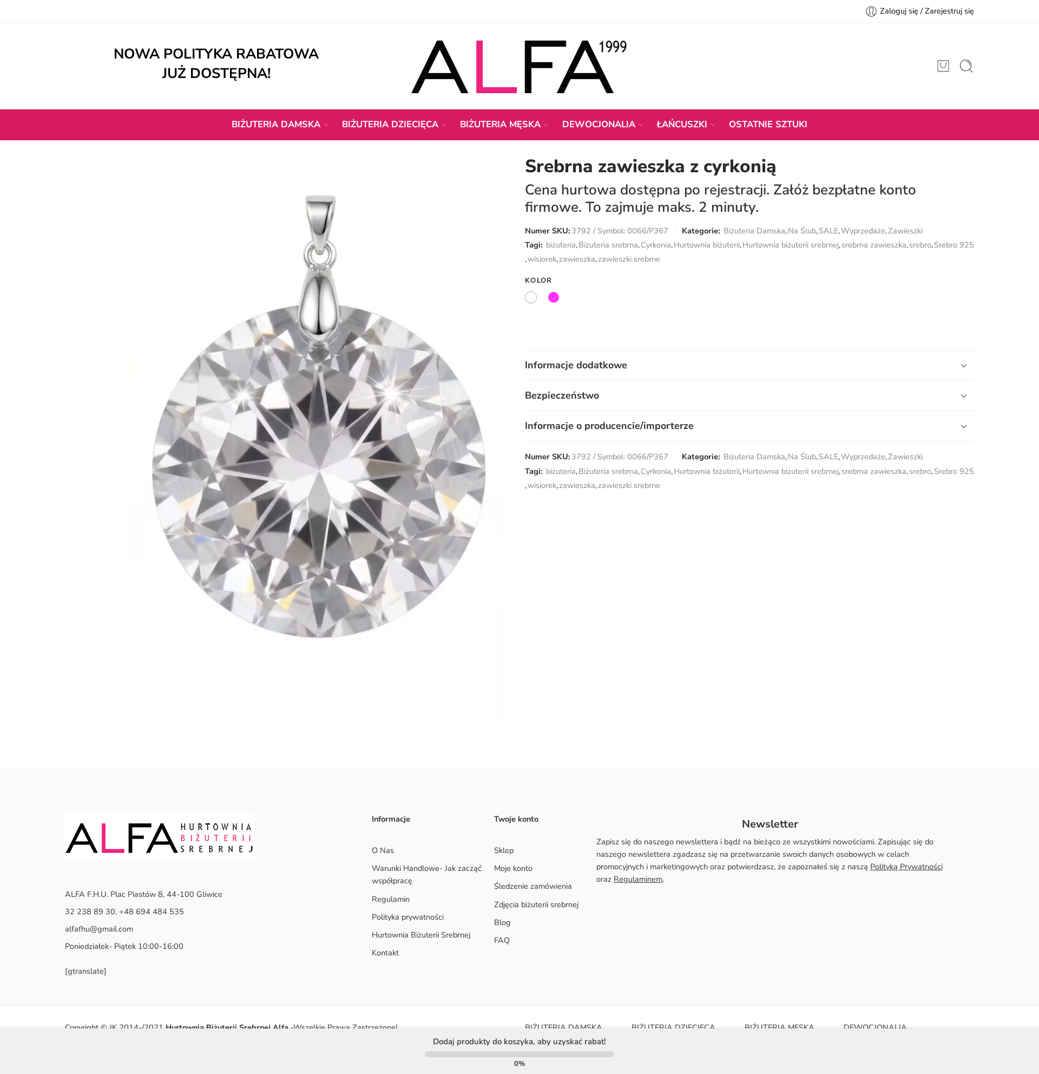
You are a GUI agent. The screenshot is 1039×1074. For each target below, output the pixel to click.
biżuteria (561, 244)
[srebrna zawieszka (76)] (319, 440)
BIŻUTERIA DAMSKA (276, 124)
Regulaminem (638, 879)
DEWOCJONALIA (598, 124)
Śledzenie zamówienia (533, 886)
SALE (828, 230)
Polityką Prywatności (906, 866)
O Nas (383, 850)
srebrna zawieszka (873, 244)
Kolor (539, 280)
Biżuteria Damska (754, 230)
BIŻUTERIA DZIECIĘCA (390, 124)
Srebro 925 (954, 244)
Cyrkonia (656, 244)
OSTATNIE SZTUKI (768, 124)
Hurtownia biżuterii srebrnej (790, 244)
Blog (502, 922)
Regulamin (391, 899)
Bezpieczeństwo (562, 395)
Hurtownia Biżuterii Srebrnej (421, 934)
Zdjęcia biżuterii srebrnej (536, 904)
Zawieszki (905, 230)
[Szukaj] (966, 66)
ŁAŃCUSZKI (682, 124)
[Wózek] (943, 66)
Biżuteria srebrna (608, 244)
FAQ (502, 940)
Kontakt (385, 952)
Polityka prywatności (408, 917)
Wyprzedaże (863, 230)
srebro (920, 244)
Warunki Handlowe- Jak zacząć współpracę (427, 874)
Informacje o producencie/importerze (609, 425)
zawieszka (577, 258)
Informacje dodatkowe (576, 365)
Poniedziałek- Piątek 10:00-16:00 (124, 946)
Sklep (504, 850)
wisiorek (542, 258)
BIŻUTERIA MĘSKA (500, 124)
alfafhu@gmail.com (99, 928)
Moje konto (513, 868)
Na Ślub (802, 230)
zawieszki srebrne (629, 258)
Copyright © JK (92, 1027)
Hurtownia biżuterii (707, 244)
